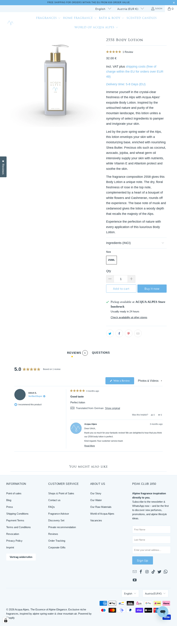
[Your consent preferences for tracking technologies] (6, 620)
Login (158, 9)
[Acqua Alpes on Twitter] (159, 572)
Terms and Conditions (18, 527)
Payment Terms (15, 520)
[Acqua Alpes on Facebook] (141, 572)
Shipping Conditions (17, 513)
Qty (108, 271)
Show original (112, 408)
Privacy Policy (14, 540)
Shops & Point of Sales (61, 493)
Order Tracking (56, 540)
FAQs (51, 506)
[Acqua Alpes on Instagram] (147, 572)
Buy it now (152, 288)
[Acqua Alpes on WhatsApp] (165, 572)
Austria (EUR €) (128, 8)
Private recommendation (62, 527)
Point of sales (13, 493)
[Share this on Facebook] (119, 333)
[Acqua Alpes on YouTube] (134, 580)
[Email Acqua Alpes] (134, 572)
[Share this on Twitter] (110, 333)
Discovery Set (56, 520)
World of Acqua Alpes (102, 513)
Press (9, 506)
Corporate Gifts (57, 547)
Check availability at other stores (129, 317)
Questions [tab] (101, 353)
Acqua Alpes (22, 609)
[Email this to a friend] (138, 333)
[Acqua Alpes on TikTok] (153, 572)
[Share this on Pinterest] (128, 333)
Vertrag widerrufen (21, 556)
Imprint (10, 547)
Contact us (54, 500)
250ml (111, 260)
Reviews (53, 533)
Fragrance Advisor (58, 513)
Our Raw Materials (100, 506)
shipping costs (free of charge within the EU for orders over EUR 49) (134, 71)
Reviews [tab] (76, 353)
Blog (8, 500)
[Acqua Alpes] (10, 23)
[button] (48, 18)
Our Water (96, 500)
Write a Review (123, 381)
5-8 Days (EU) (136, 84)
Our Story (95, 493)
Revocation (12, 533)
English (100, 8)
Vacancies (96, 520)
